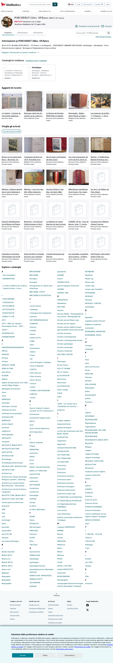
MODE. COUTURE (64, 566)
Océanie (88, 345)
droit (32, 425)
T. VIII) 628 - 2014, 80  (93, 534)
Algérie (5, 379)
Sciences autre (91, 500)
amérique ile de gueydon (12, 413)
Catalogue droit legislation (40, 313)
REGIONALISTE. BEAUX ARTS (96, 440)
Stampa (50, 608)
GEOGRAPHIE (35, 582)
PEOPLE (88, 381)
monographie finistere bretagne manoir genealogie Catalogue (70, 584)
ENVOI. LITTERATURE (38, 471)
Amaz (4, 392)
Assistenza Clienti (72, 608)
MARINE (60, 530)
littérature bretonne (65, 483)
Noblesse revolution (93, 324)
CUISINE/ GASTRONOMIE (40, 390)
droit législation (36, 432)
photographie (90, 395)
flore (31, 541)
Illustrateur (61, 379)
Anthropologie (7, 434)
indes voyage (62, 389)
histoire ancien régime (66, 323)
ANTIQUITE (6, 438)
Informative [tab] (38, 32)
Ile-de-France (62, 365)
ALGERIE (5, 375)
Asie (3, 513)
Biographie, (6, 580)
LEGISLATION (62, 437)
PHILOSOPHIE (90, 384)
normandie (89, 328)
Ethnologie (34, 495)
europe (32, 502)
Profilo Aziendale (53, 605)
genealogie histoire (37, 566)
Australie (5, 527)
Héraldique (61, 303)
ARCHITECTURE (8, 470)
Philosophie (89, 388)
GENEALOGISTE (36, 579)
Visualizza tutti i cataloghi (36, 60)
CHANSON (34, 323)
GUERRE (60, 275)
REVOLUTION (90, 464)
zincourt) (88, 583)
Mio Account (88, 4)
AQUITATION (7, 452)
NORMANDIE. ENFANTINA (95, 331)
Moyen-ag (89, 278)
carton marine (35, 306)
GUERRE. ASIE (62, 293)
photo (87, 391)
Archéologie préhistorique (12, 463)
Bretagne (33, 278)
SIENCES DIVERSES (92, 520)
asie (3, 516)
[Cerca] (55, 4)
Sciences (88, 496)
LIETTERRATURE (64, 458)
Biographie (6, 576)
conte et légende (36, 366)
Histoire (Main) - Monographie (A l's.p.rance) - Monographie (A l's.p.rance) (70, 315)
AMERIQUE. (6, 420)
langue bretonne (64, 424)
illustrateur (61, 382)
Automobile (6, 530)
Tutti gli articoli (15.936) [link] (11, 131)
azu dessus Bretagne (10, 541)
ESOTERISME (35, 485)
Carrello (12, 619)
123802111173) (8, 316)
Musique (88, 300)
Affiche (5, 351)
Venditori (88, 11)
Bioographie (6, 583)
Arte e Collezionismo (67, 11)
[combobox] (40, 4)
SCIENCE (88, 489)
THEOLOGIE (90, 541)
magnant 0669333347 (66, 527)
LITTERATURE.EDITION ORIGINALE (66, 505)
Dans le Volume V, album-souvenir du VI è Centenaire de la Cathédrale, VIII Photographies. (42, 409)
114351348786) (8, 299)
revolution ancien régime (95, 471)
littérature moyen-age (66, 493)
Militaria (60, 555)
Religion (88, 447)
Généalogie (34, 559)
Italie (59, 397)
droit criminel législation (39, 428)
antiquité (5, 441)
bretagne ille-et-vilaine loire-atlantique (41, 287)
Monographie (62, 580)
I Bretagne (61, 361)
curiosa (32, 397)
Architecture (7, 473)
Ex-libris (33, 506)
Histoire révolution (64, 351)
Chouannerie (35, 348)
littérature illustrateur (66, 490)
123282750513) (8, 313)
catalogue (34, 309)
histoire (60, 310)
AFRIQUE (5, 354)
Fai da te (69, 605)
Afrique (5, 358)
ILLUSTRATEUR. (63, 386)
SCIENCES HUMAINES (93, 507)
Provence (88, 402)
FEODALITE (34, 523)
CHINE (32, 341)
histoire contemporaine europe (69, 340)
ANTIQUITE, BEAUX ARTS (12, 445)
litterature (61, 469)
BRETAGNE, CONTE (37, 292)
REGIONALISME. (91, 436)
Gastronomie (35, 552)
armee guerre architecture (12, 502)
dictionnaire (34, 414)
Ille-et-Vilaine (62, 372)
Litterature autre (64, 479)
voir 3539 (88, 562)
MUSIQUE (89, 296)
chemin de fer (35, 338)
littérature (61, 472)
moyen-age (89, 286)
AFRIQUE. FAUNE (8, 365)
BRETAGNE (34, 275)
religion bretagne (92, 454)
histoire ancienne (64, 333)
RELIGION (89, 443)
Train (87, 548)
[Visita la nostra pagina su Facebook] (87, 605)
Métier (60, 552)
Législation (61, 441)
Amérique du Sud (9, 410)
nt (86, 338)
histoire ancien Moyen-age (68, 320)
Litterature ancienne (65, 476)
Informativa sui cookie (55, 622)
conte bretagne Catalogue (40, 362)
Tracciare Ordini (15, 615)
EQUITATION (35, 474)
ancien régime (7, 424)
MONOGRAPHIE (63, 576)
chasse (32, 334)
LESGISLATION (63, 451)
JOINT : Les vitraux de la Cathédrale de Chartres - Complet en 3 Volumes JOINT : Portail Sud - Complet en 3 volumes (69, 405)
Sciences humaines (92, 510)
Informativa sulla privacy (55, 615)
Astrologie (6, 520)
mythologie (89, 307)
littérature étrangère (65, 486)
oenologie (89, 349)
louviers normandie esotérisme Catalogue (69, 518)
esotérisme (34, 492)
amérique (5, 403)
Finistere (33, 534)
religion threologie (92, 457)
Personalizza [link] (69, 655)
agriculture (6, 372)
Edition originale (36, 442)
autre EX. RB (7, 534)
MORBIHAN (89, 271)
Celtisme (33, 316)
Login (78, 4)
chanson (33, 327)
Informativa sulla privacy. (64, 649)
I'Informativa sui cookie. (82, 647)
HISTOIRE (61, 307)
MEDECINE (61, 541)
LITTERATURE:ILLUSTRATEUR (69, 500)
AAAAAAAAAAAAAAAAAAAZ (13, 347)
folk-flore (33, 545)
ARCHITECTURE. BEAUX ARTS (14, 495)
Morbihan (89, 275)
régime (88, 412)
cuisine (32, 387)
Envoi (32, 460)
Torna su (56, 595)
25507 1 (5, 330)
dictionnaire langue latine (40, 418)
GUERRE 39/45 (63, 282)
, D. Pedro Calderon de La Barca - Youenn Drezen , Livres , (14, 287)
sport (87, 523)
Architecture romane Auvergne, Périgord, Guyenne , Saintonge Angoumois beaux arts (14, 478)
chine (32, 345)
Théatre (88, 537)
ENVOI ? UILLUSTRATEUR (40, 467)
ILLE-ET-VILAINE (63, 368)
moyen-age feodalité (93, 289)
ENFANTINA (34, 449)
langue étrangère (64, 427)
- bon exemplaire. (9, 275)
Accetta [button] (22, 655)
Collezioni (25, 11)
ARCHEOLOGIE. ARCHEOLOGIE (14, 466)
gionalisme (61, 271)
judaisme (61, 410)
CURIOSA (33, 394)
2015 (4, 320)
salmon (88, 486)
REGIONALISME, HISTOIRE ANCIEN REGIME (95, 431)
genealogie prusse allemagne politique (41, 570)
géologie (33, 586)
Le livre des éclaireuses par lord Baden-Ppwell (70, 432)
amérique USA (7, 417)
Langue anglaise (64, 420)
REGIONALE (89, 416)
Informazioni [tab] (22, 32)
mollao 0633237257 (65, 569)
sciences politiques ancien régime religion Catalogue (95, 515)
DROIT (32, 421)
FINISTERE (34, 530)
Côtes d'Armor (35, 373)
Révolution (89, 468)
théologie (89, 545)
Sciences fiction (91, 503)
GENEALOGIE (35, 555)
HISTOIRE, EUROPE (65, 354)
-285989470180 (8, 278)
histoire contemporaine (66, 337)
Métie (59, 548)
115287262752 (8, 302)
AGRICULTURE (7, 368)
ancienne (5, 427)
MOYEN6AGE (90, 293)
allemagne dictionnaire (11, 389)
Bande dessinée (8, 552)
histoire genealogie (65, 344)
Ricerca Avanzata (7, 11)
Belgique (5, 573)
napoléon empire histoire (95, 321)
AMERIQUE (6, 399)
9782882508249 (8, 337)
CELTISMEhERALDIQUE (39, 320)
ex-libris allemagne (37, 509)
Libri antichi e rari (45, 11)
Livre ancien (62, 510)
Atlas (4, 523)
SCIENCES (89, 493)
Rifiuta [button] (45, 655)
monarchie (61, 573)
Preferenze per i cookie (55, 619)
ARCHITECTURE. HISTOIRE (12, 499)
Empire (32, 446)
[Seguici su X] (87, 610)
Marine (60, 534)
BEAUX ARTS (7, 555)
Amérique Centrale (9, 406)
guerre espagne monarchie (68, 286)
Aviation (5, 537)
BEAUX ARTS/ (7, 562)
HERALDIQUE (62, 300)
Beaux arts (6, 559)
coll (31, 359)
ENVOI (32, 456)
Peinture (88, 377)
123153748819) (8, 306)
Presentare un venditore (36, 612)
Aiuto (107, 4)
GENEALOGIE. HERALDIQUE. (41, 575)
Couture (33, 383)
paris (87, 363)
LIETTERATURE (63, 455)
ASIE (3, 509)
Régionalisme (90, 423)
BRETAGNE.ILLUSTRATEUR (40, 295)
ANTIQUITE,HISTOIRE (10, 449)
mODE (59, 562)
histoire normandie (65, 347)
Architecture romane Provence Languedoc (14, 490)
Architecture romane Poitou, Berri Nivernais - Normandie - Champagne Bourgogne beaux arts (14, 484)
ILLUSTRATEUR (63, 375)
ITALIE (59, 393)
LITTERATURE (63, 462)
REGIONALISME (91, 419)
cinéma (32, 352)
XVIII (87, 576)
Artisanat (5, 506)
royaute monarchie (92, 475)
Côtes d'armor (35, 376)
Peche (87, 370)
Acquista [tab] (8, 32)
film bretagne (35, 527)
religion (88, 450)
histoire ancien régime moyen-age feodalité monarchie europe (70, 328)
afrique (5, 361)
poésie (87, 398)
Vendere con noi (106, 11)
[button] (108, 33)
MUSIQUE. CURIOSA (93, 303)
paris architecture (92, 367)
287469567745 (8, 333)
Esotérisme (34, 488)
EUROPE (33, 499)
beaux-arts (6, 569)
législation (61, 444)
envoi (32, 463)
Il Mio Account (14, 612)
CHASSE (33, 330)
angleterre (6, 431)
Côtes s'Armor (35, 380)
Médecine (61, 545)
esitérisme (34, 481)
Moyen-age (89, 282)
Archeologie (6, 459)
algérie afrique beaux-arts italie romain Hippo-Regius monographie (15, 384)
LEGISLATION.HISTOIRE (66, 448)
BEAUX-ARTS (7, 566)
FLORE (32, 537)
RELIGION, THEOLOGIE (94, 461)
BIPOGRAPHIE (35, 271)
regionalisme (90, 426)
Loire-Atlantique (64, 514)
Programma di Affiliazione (37, 608)
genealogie (34, 562)
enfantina (34, 453)
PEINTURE (89, 374)
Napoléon (89, 317)
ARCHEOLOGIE (8, 456)
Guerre (60, 278)
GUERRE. (60, 289)
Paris (87, 360)
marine (60, 537)
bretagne (33, 282)
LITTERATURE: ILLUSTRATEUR (69, 497)
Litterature (61, 465)
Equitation (34, 478)
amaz (4, 396)
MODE (59, 559)
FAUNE (32, 516)
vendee (88, 559)
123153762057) (8, 309)
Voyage (88, 566)
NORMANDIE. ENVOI (93, 335)
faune (32, 520)
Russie (87, 478)
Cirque (32, 355)
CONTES (33, 369)
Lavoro (50, 612)
